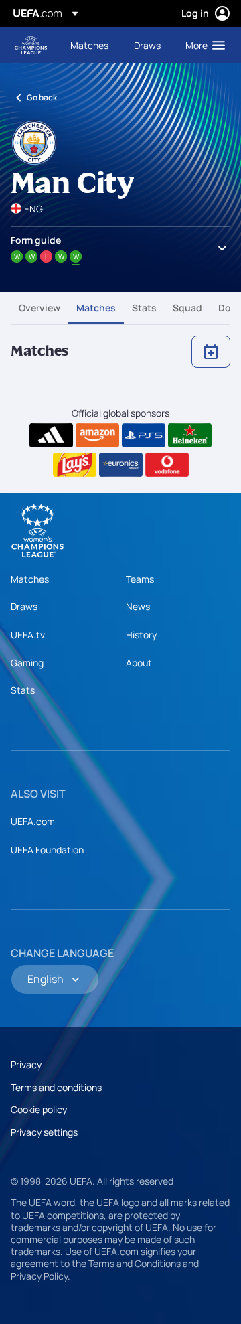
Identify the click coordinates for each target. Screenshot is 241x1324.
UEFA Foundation (47, 849)
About (139, 662)
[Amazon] (97, 435)
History (141, 634)
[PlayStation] (143, 435)
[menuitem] (91, 45)
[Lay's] (74, 465)
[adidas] (51, 435)
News (138, 606)
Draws (24, 606)
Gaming (27, 662)
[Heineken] (190, 435)
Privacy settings (44, 1132)
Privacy (26, 1064)
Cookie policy (39, 1109)
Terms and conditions (56, 1087)
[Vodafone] (167, 465)
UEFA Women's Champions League (31, 45)
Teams (140, 579)
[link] (89, 45)
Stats (144, 308)
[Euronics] (121, 465)
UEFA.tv (28, 634)
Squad (187, 308)
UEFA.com (33, 821)
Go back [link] (42, 97)
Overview (39, 308)
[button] (202, 45)
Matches (96, 308)
